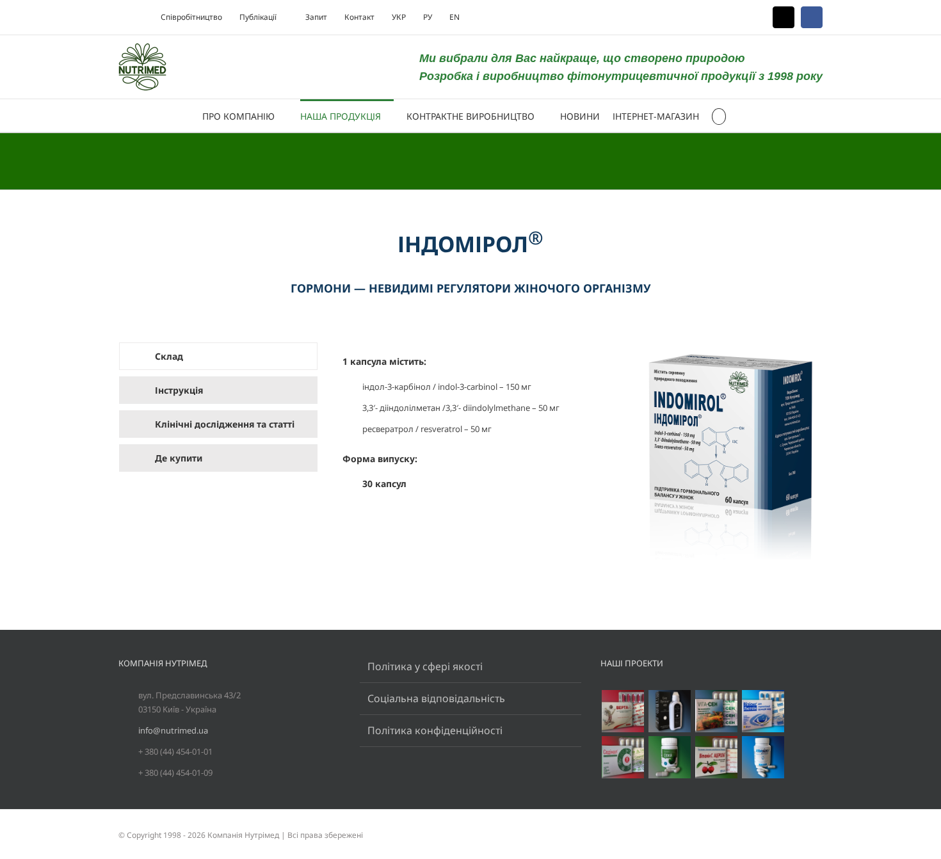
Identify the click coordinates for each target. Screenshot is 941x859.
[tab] (218, 356)
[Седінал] (622, 757)
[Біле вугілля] (669, 711)
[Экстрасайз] (763, 757)
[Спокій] (669, 757)
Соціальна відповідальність (436, 698)
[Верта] (622, 711)
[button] (719, 115)
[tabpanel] (582, 457)
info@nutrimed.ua (173, 730)
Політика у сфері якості (425, 666)
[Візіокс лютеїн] (763, 711)
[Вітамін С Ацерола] (716, 757)
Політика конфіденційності (435, 730)
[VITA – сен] (716, 711)
